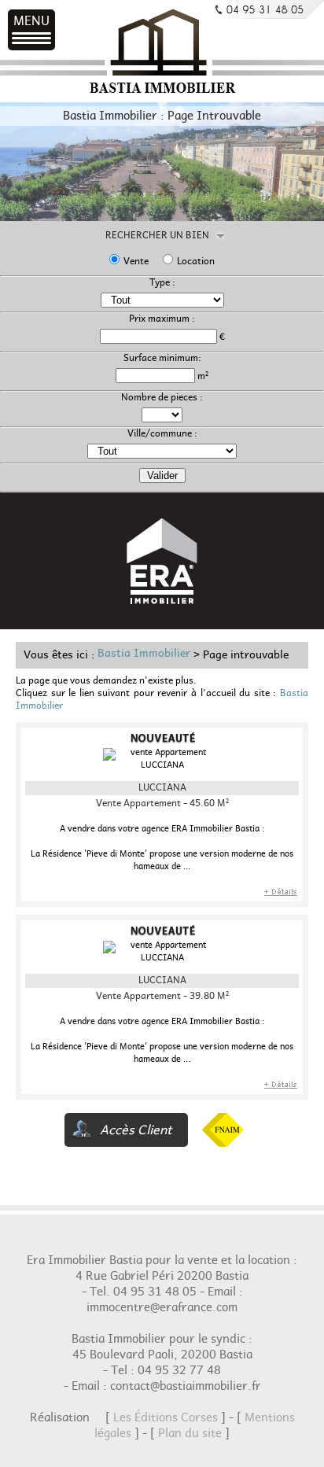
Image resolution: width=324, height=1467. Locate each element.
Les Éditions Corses (165, 1419)
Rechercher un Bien (162, 237)
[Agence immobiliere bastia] (162, 94)
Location (196, 263)
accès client (136, 1132)
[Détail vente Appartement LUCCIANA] (280, 896)
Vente (136, 263)
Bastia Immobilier (144, 656)
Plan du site (190, 1435)
